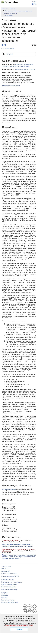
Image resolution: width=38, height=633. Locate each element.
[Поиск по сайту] (35, 4)
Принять (19, 629)
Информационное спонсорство (11, 582)
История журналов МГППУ (10, 576)
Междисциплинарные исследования (14, 549)
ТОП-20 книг (5, 569)
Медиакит (4, 595)
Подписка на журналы (8, 587)
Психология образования (10, 540)
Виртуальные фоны (7, 600)
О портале (4, 593)
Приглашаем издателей (9, 584)
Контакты (4, 597)
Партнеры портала (7, 579)
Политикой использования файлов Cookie (19, 625)
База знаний (5, 571)
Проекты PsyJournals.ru (9, 573)
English (34, 1)
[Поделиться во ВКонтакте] (2, 45)
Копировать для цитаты (12, 85)
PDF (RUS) (9, 54)
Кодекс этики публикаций (9, 602)
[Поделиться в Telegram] (5, 45)
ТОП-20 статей (6, 566)
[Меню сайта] (33, 4)
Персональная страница (9, 589)
